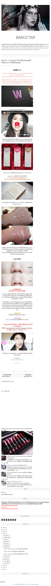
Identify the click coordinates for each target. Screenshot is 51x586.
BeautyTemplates (22, 584)
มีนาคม (6, 560)
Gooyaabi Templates (35, 584)
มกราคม (6, 563)
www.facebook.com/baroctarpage (15, 328)
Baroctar (25, 37)
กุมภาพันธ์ (6, 561)
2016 (4, 531)
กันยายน (6, 541)
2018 (4, 527)
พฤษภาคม (6, 556)
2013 (4, 567)
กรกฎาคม (6, 545)
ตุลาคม (6, 539)
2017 (4, 529)
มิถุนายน (6, 547)
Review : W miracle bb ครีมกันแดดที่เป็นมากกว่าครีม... (16, 554)
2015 (4, 533)
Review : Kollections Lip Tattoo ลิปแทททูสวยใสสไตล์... (16, 549)
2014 (4, 565)
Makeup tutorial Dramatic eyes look (14, 481)
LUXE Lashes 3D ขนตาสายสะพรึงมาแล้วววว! (17, 465)
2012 (4, 569)
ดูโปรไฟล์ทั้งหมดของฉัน (7, 494)
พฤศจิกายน (6, 537)
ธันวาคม (6, 535)
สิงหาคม (6, 543)
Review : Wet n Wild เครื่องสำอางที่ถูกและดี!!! (14, 551)
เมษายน (6, 558)
